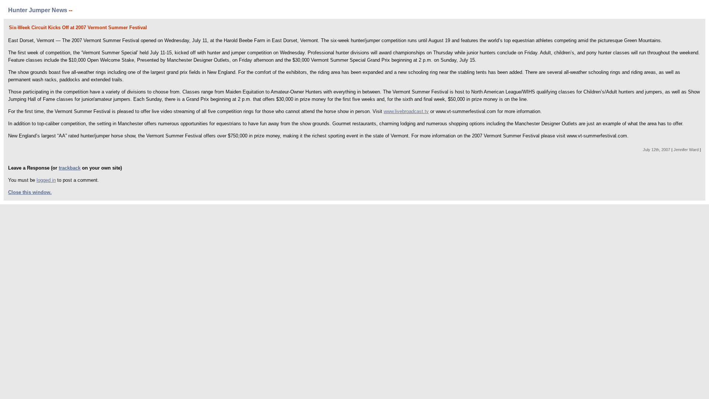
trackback (70, 168)
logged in (46, 180)
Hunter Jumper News (37, 10)
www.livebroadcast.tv (406, 111)
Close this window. (30, 192)
